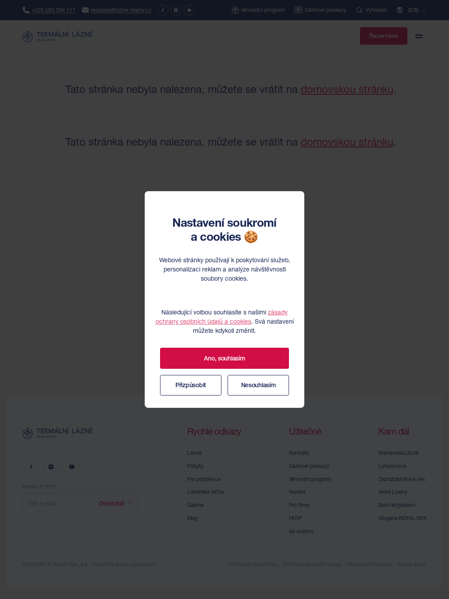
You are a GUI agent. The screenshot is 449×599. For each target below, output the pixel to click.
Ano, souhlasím (224, 358)
